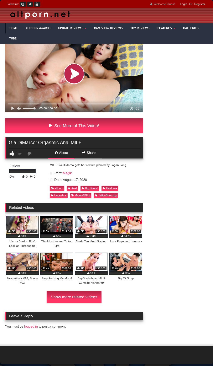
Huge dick (60, 195)
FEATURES (164, 28)
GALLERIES (191, 28)
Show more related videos (74, 297)
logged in (31, 326)
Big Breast (91, 188)
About (63, 153)
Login (183, 4)
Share (91, 153)
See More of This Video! (76, 125)
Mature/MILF (82, 195)
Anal (74, 188)
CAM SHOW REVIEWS (108, 28)
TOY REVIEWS (140, 28)
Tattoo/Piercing (107, 195)
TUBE (13, 38)
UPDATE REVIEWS (70, 28)
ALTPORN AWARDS (38, 28)
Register (199, 4)
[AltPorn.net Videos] (87, 15)
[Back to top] (200, 354)
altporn (59, 188)
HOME (14, 28)
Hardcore (111, 188)
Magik (67, 173)
